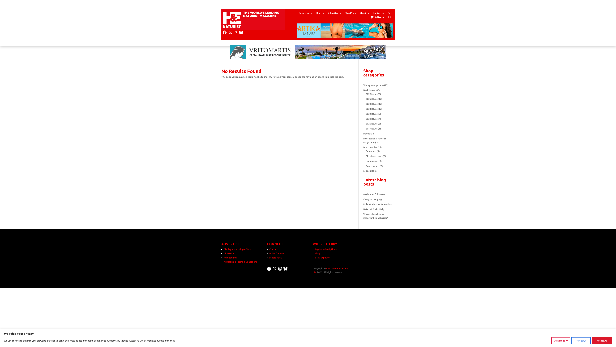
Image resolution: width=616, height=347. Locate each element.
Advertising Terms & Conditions (240, 262)
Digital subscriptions (326, 249)
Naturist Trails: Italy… (374, 209)
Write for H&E (276, 253)
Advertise (333, 13)
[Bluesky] (241, 33)
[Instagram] (235, 33)
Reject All (581, 340)
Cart (390, 13)
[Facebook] (225, 33)
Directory (229, 253)
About (363, 13)
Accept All (602, 340)
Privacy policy (322, 257)
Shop (318, 13)
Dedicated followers (374, 194)
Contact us (378, 13)
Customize (559, 340)
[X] (230, 33)
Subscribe (304, 13)
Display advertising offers (237, 249)
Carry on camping (372, 199)
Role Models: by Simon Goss (377, 204)
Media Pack (275, 257)
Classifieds (350, 13)
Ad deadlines (230, 257)
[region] (308, 338)
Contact (273, 249)
